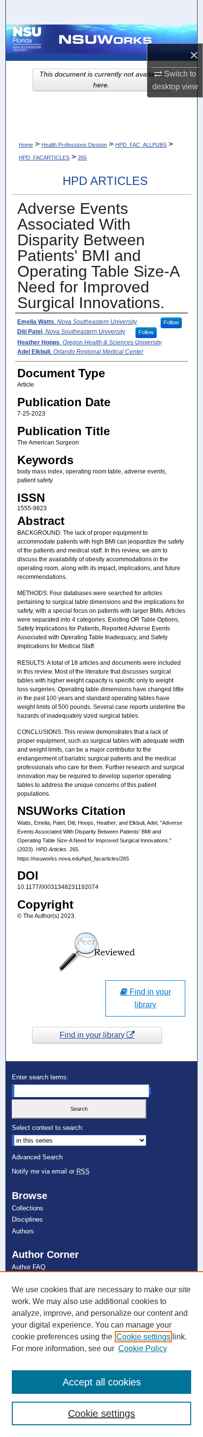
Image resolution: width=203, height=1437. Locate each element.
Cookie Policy (142, 1348)
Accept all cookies (102, 1382)
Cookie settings (143, 1336)
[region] (101, 1354)
